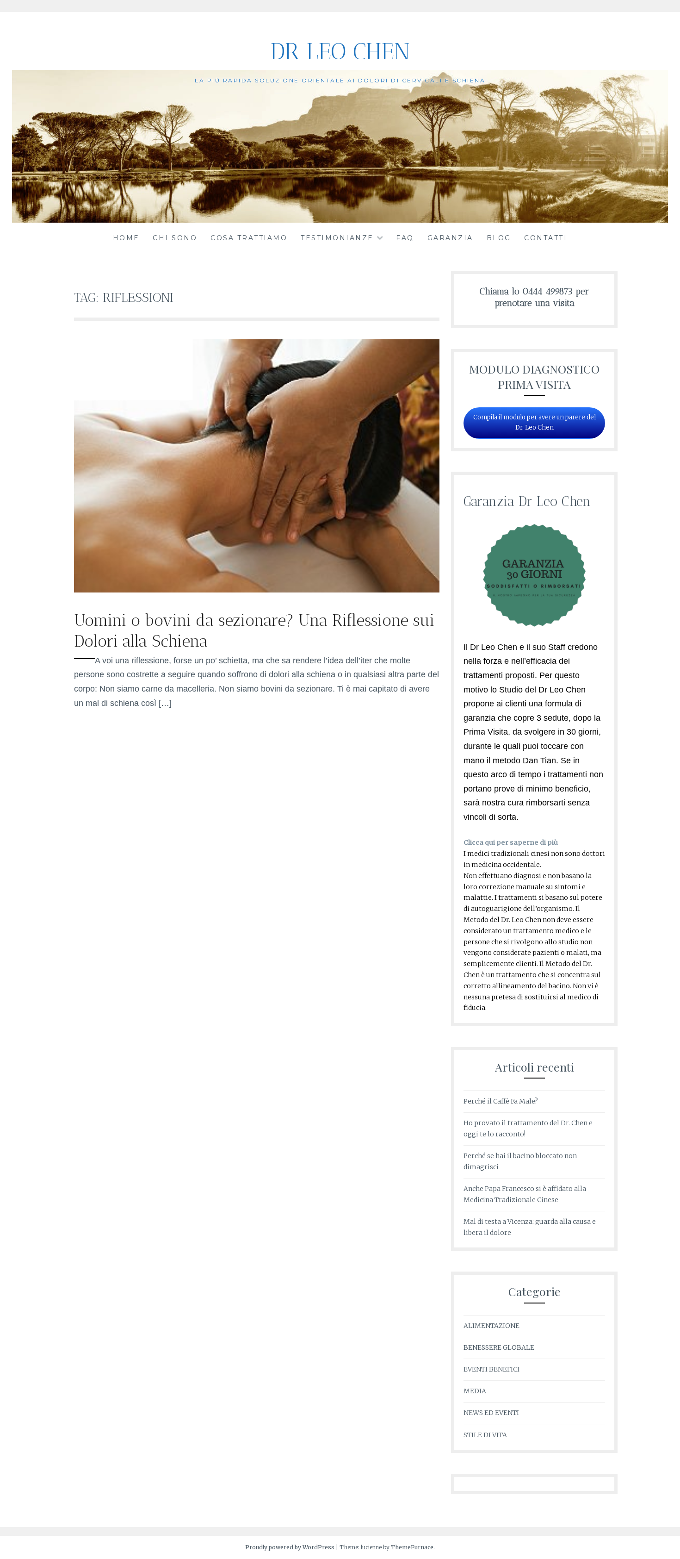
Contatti (545, 238)
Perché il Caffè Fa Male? (501, 1101)
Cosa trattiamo (248, 238)
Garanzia (450, 238)
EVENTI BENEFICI (491, 1369)
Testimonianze (337, 238)
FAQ (405, 238)
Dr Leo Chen (340, 51)
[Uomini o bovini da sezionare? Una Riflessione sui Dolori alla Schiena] (256, 589)
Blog (499, 238)
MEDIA (475, 1391)
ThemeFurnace (412, 1547)
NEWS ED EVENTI (491, 1413)
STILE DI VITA (485, 1435)
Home (126, 238)
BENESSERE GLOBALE (499, 1347)
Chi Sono (175, 238)
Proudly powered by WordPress (289, 1547)
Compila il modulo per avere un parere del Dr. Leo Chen (534, 422)
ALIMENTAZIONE (491, 1326)
